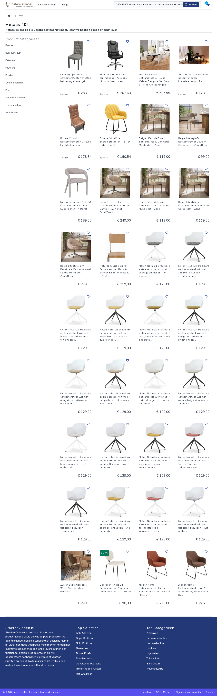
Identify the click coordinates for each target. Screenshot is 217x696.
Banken (9, 45)
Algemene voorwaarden (188, 692)
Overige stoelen (14, 82)
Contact (167, 692)
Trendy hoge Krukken (88, 669)
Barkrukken (82, 648)
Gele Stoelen (84, 633)
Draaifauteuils (84, 658)
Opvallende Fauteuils (88, 663)
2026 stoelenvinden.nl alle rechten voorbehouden (33, 692)
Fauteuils (10, 67)
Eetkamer (10, 60)
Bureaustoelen (13, 52)
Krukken (9, 75)
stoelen (147, 692)
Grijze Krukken (84, 638)
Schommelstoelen (15, 97)
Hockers (151, 648)
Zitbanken (152, 633)
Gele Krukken (84, 643)
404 (21, 15)
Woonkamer (11, 112)
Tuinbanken (153, 658)
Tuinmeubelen (13, 105)
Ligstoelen (152, 653)
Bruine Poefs (83, 653)
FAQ (157, 692)
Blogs (65, 4)
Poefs (8, 90)
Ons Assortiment (47, 4)
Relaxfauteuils (154, 669)
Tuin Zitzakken (84, 674)
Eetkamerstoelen (156, 638)
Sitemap (209, 692)
